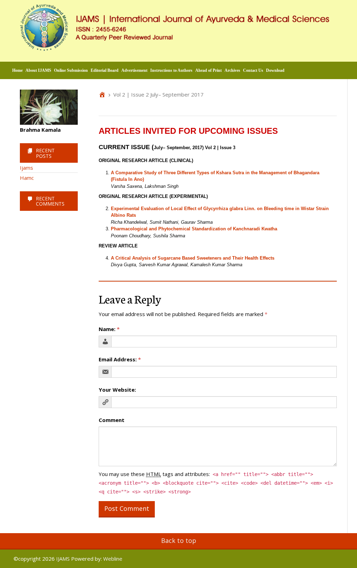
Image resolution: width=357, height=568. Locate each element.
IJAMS (63, 558)
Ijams (26, 167)
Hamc (27, 177)
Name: (109, 328)
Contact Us (253, 70)
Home (17, 70)
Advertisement (134, 70)
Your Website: (117, 389)
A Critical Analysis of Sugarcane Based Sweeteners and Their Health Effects (192, 258)
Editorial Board (105, 70)
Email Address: (120, 359)
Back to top (178, 540)
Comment (111, 419)
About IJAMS (38, 70)
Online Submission (71, 70)
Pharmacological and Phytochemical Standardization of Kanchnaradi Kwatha (194, 228)
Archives (232, 70)
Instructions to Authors (171, 70)
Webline (112, 558)
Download (275, 70)
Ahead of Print (208, 70)
